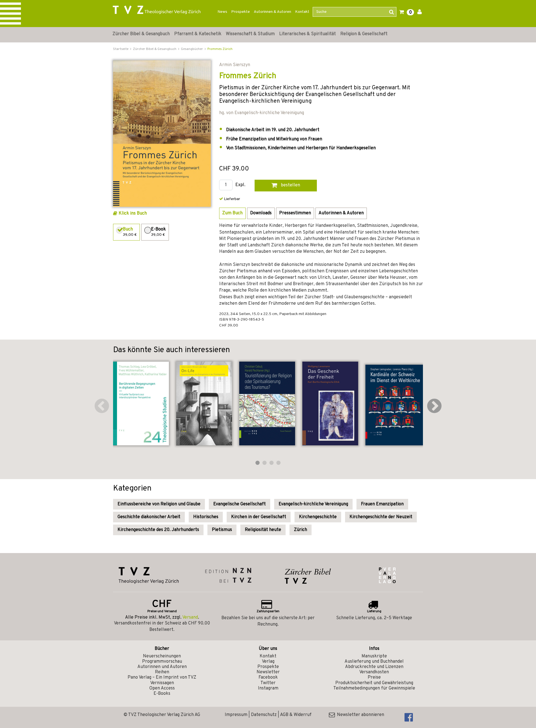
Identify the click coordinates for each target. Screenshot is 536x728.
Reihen (162, 672)
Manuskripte (374, 656)
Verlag (268, 661)
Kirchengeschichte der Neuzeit (381, 517)
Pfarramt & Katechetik (197, 34)
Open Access (162, 688)
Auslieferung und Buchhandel (374, 661)
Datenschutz (264, 715)
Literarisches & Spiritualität (307, 34)
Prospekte (240, 11)
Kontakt (302, 11)
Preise (374, 677)
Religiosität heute (263, 530)
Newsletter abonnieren (359, 715)
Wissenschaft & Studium (250, 34)
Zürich (300, 530)
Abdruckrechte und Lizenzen (374, 667)
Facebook (268, 677)
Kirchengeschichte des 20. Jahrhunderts (158, 530)
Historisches (205, 517)
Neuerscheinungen (162, 656)
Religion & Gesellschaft (363, 34)
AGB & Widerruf (296, 715)
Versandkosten (374, 672)
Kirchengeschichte (318, 517)
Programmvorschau (162, 661)
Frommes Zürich (220, 49)
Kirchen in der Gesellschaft (258, 517)
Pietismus (222, 530)
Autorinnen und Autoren (162, 667)
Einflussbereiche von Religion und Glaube (159, 504)
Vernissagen (162, 683)
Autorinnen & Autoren (272, 11)
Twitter (268, 683)
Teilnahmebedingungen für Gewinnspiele (374, 688)
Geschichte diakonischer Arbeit (149, 517)
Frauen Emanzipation (382, 504)
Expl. (240, 185)
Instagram (268, 688)
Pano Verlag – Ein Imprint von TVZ (162, 677)
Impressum (236, 715)
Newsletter (268, 672)
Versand (190, 617)
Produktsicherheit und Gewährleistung (374, 683)
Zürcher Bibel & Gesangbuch (141, 34)
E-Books (162, 693)
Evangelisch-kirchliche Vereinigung (313, 504)
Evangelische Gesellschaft (239, 504)
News (222, 11)
